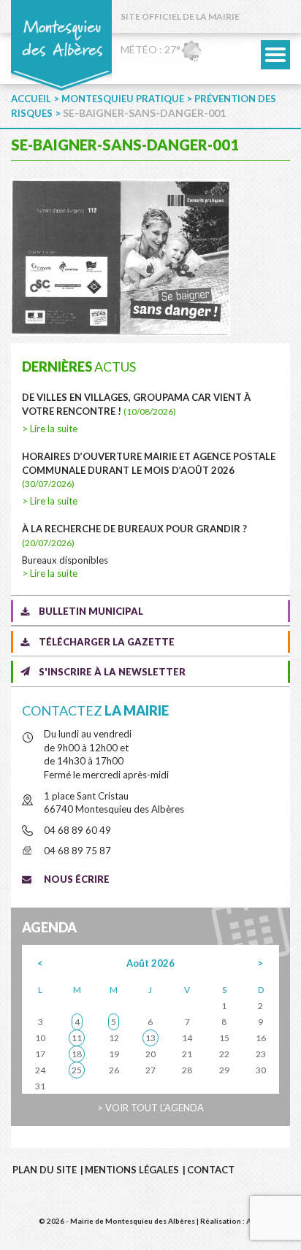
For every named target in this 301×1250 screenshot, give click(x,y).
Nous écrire (77, 879)
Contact (211, 1170)
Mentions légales (132, 1170)
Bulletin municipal (91, 611)
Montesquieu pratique (122, 98)
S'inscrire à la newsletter (112, 672)
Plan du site (44, 1170)
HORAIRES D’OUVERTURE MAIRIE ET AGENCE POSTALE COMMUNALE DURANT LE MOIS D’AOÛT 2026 (148, 469)
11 (77, 1037)
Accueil (31, 98)
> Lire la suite (49, 428)
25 (77, 1070)
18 (77, 1053)
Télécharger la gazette (107, 642)
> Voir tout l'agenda (150, 1107)
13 (150, 1037)
